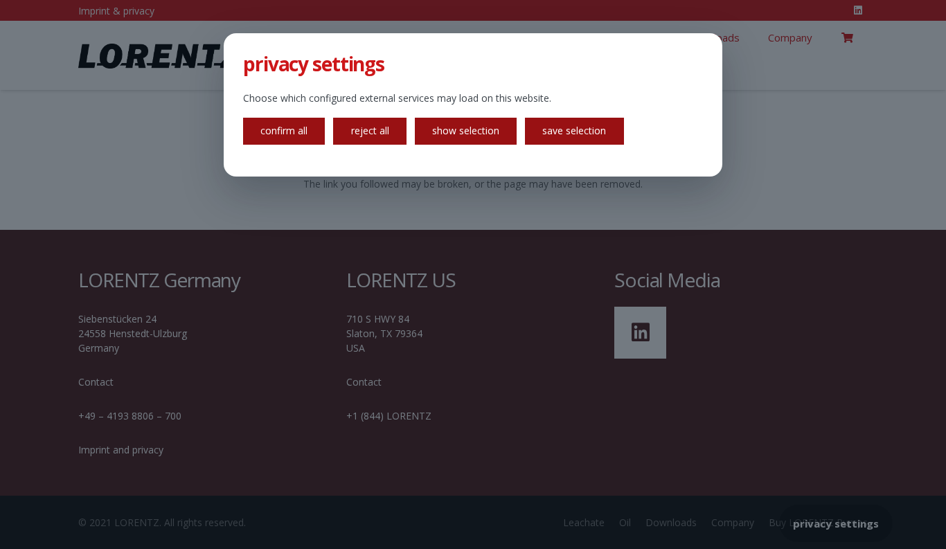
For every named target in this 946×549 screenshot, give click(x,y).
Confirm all (283, 130)
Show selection (465, 130)
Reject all (370, 130)
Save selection (574, 130)
